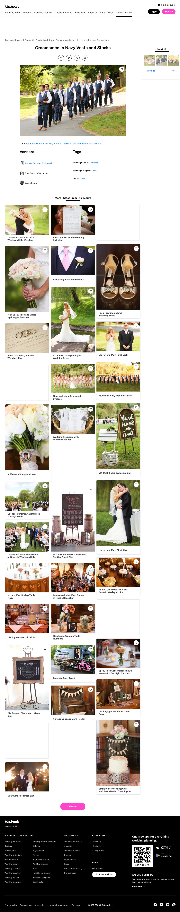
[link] (155, 904)
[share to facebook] (61, 58)
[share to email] (84, 58)
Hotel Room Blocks (41, 873)
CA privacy (76, 905)
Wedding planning (12, 882)
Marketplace (10, 850)
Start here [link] (137, 886)
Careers (67, 855)
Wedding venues (11, 877)
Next (173, 70)
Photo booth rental (41, 859)
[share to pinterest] (69, 58)
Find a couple (168, 5)
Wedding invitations (13, 855)
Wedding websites (12, 841)
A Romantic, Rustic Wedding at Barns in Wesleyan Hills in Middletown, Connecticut (65, 143)
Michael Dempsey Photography (39, 163)
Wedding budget (11, 864)
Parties (36, 855)
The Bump (96, 841)
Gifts (35, 868)
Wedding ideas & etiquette (44, 841)
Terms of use (26, 905)
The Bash (96, 846)
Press (66, 864)
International (70, 859)
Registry (8, 846)
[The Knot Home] (12, 6)
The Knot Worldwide (73, 841)
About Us (68, 846)
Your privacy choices (59, 905)
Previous (150, 70)
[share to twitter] (77, 58)
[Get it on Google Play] (164, 855)
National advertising (73, 868)
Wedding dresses (40, 864)
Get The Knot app (12, 859)
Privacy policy (10, 905)
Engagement (38, 850)
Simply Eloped (98, 850)
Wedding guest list (12, 873)
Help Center (97, 868)
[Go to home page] (11, 823)
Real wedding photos (42, 877)
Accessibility (41, 905)
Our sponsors (70, 873)
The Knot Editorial (72, 850)
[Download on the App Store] (164, 847)
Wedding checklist (12, 868)
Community (38, 882)
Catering (36, 846)
